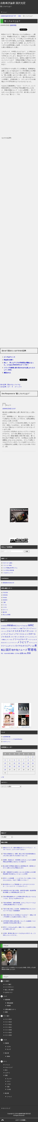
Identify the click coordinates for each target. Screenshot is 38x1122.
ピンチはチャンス (9, 357)
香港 (29, 653)
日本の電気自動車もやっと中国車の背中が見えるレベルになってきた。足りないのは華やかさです (19, 897)
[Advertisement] (19, 117)
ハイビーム (30, 639)
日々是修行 (6, 981)
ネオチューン (6, 741)
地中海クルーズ (19, 650)
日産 (8, 1086)
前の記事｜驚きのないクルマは (10, 384)
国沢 (8, 649)
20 (19, 766)
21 (23, 766)
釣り (6, 1070)
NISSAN (5, 595)
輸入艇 (7, 1093)
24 (5, 769)
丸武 (33, 646)
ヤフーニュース (33, 642)
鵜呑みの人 (7, 372)
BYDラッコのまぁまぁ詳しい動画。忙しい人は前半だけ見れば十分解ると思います (19, 928)
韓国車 (9, 1005)
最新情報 (13, 25)
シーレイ (9, 1096)
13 (19, 763)
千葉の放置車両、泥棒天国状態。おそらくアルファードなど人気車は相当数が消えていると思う (19, 903)
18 (9, 766)
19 (14, 766)
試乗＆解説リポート (10, 1009)
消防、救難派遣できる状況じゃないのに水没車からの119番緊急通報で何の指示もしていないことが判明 (19, 873)
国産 (6, 1075)
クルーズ (10, 631)
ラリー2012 (8, 1024)
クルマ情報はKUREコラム (10, 568)
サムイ (11, 634)
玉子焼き (17, 653)
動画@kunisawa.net (8, 582)
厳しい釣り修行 (9, 989)
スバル (5, 605)
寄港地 (32, 649)
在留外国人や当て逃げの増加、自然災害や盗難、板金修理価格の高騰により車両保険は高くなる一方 (19, 891)
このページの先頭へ (20, 1120)
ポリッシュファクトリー (11, 642)
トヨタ (9, 1084)
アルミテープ (27, 628)
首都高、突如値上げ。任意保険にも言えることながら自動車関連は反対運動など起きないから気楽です (19, 860)
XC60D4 (3, 628)
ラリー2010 (8, 1032)
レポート (7, 1072)
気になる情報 (6, 614)
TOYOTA (5, 592)
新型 (9, 653)
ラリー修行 (6, 1016)
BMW (8, 1056)
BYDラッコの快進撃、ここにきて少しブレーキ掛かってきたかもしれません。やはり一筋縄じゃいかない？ (19, 879)
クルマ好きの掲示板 (8, 570)
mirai (10, 625)
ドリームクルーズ (20, 639)
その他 (9, 1089)
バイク (5, 1040)
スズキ (5, 607)
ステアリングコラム (29, 636)
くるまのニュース (8, 572)
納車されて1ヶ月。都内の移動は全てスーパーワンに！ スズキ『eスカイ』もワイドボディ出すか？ (19, 848)
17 (5, 766)
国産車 (7, 1043)
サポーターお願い (8, 563)
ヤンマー (9, 1078)
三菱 (4, 602)
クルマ (5, 996)
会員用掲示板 (6, 736)
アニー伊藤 (19, 628)
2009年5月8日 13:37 (9, 408)
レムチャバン (10, 646)
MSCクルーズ (18, 625)
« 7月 (2, 777)
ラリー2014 (8, 1019)
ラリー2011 (8, 1027)
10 (5, 763)
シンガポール (30, 634)
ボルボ (2, 642)
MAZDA (5, 600)
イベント (7, 1065)
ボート (5, 1061)
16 (33, 763)
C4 (1, 625)
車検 (6, 1012)
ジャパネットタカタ (17, 637)
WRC (31, 625)
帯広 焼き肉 (4, 653)
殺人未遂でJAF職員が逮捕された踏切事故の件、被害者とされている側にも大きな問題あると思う (19, 867)
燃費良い (13, 653)
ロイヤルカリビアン (23, 646)
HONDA (5, 625)
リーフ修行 (8, 984)
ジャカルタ (5, 637)
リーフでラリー (9, 987)
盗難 (21, 653)
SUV (27, 625)
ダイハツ (5, 609)
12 (14, 763)
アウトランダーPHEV (10, 628)
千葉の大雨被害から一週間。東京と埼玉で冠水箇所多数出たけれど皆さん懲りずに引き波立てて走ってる (19, 854)
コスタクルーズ (21, 631)
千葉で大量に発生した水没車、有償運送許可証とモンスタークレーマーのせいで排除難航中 (19, 909)
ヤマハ (9, 1081)
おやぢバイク (8, 992)
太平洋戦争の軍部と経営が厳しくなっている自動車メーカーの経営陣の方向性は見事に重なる (19, 922)
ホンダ (35, 639)
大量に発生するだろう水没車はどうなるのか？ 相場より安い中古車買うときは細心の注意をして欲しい (19, 916)
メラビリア (23, 642)
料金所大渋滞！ (9, 360)
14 (23, 763)
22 (28, 766)
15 (28, 763)
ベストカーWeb (7, 565)
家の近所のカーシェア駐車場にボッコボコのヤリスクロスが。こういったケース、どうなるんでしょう (19, 885)
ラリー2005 (8, 1035)
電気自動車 (10, 1003)
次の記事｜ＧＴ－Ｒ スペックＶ (11, 387)
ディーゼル (9, 639)
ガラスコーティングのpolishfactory (12, 739)
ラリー (3, 646)
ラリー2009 (8, 1030)
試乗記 (25, 653)
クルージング (8, 1067)
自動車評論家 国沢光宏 (12, 3)
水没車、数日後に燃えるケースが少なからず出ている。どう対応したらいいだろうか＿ (19, 934)
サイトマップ (6, 1108)
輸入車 (5, 612)
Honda (5, 597)
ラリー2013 (8, 1022)
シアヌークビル (19, 634)
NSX (24, 625)
